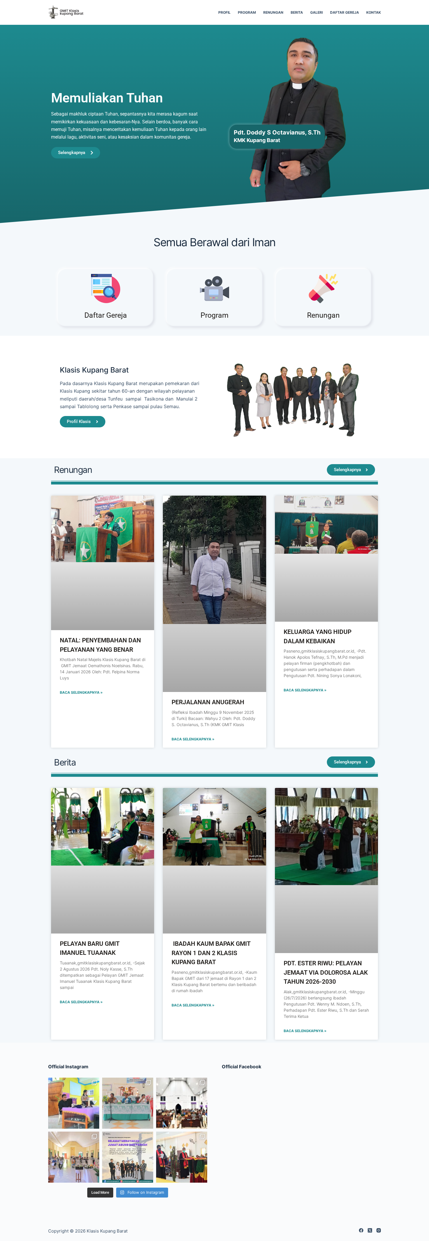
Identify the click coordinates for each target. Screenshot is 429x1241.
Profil (224, 12)
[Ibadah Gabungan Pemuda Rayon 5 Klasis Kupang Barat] (181, 1103)
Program (247, 12)
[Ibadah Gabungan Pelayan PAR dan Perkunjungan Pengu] (73, 1157)
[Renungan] (323, 288)
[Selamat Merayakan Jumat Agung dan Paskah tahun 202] (127, 1157)
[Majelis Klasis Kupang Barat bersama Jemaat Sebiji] (181, 1157)
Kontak (373, 12)
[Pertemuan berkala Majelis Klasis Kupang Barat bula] (127, 1103)
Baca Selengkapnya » (81, 692)
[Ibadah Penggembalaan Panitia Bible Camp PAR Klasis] (73, 1103)
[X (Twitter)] (370, 1230)
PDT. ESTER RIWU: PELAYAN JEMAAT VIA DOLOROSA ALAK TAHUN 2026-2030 (326, 972)
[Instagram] (378, 1230)
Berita (297, 12)
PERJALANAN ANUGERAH (208, 702)
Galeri (316, 12)
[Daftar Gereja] (105, 288)
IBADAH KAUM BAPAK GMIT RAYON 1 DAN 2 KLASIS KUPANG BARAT (211, 953)
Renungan (273, 12)
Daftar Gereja (344, 12)
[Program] (214, 288)
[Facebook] (361, 1230)
